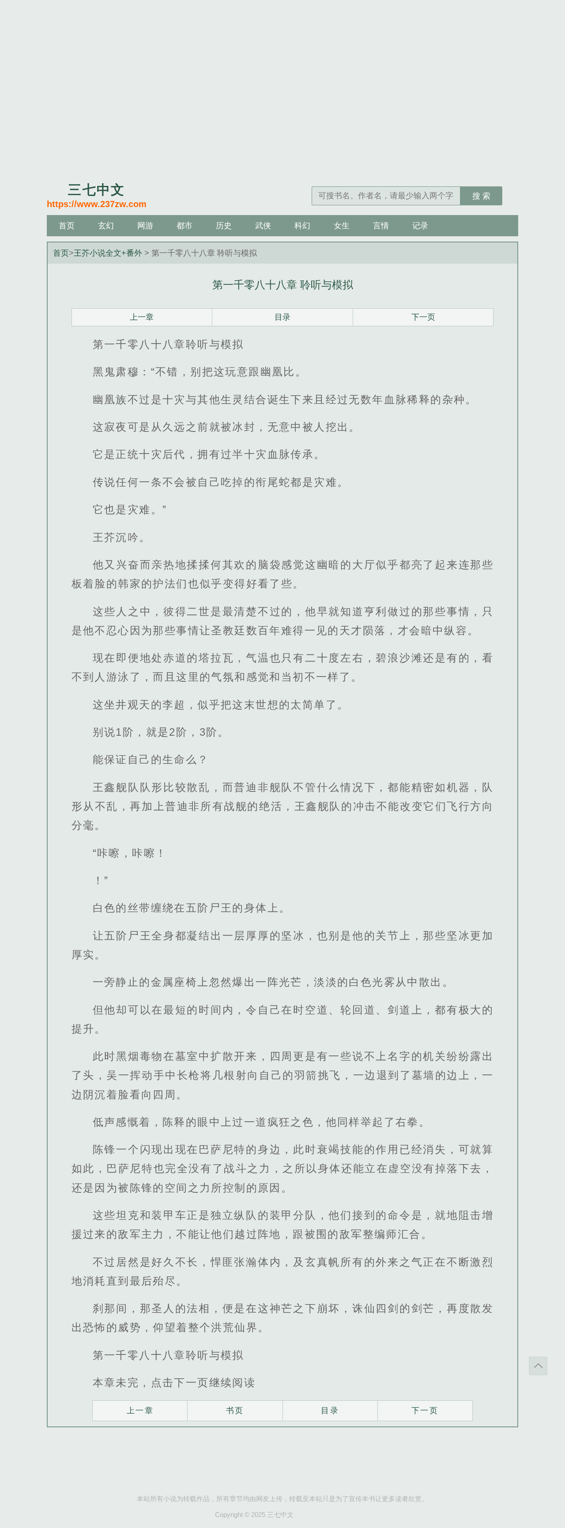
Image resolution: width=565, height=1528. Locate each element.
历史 (224, 225)
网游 (145, 225)
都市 (184, 225)
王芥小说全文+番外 (108, 253)
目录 (282, 317)
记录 (420, 225)
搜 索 (481, 196)
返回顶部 (538, 1366)
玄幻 (106, 225)
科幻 (302, 225)
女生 (342, 225)
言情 (381, 225)
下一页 (423, 317)
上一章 (142, 317)
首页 (67, 225)
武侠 (263, 225)
